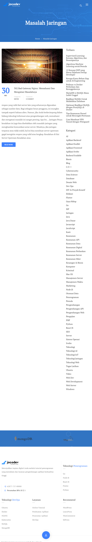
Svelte (69, 343)
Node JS (69, 289)
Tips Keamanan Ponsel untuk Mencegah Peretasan (78, 114)
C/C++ (69, 167)
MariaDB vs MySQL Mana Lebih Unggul (77, 94)
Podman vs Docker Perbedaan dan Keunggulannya (74, 86)
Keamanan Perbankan (76, 251)
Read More (8, 145)
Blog (68, 163)
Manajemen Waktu (74, 282)
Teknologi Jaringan (74, 358)
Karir (68, 232)
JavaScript (70, 228)
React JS (69, 328)
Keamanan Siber (73, 259)
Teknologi (70, 347)
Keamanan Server (74, 255)
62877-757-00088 (14, 486)
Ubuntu (69, 370)
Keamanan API (72, 239)
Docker (4, 511)
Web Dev (70, 377)
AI (67, 136)
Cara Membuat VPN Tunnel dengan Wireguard (77, 120)
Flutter (69, 197)
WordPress (67, 507)
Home (37, 38)
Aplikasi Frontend (74, 147)
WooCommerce (69, 515)
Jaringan (70, 213)
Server (16, 99)
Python (69, 324)
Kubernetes (6, 520)
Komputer (70, 266)
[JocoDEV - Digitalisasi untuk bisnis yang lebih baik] (11, 5)
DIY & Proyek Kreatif (75, 190)
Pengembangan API (75, 308)
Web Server (71, 385)
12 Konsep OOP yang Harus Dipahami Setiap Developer (76, 72)
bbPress (66, 520)
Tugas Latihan (72, 366)
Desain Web (71, 182)
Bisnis (68, 159)
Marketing (70, 285)
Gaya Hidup (71, 201)
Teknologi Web (72, 362)
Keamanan (71, 236)
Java (68, 216)
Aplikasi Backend (73, 140)
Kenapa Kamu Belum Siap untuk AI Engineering (77, 79)
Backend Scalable (73, 155)
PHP (68, 320)
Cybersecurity (72, 170)
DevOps (35, 520)
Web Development (74, 381)
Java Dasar (70, 220)
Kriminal (70, 270)
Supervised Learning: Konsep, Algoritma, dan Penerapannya (76, 58)
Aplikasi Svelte (72, 151)
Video (68, 373)
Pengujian (70, 316)
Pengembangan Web (75, 312)
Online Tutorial (38, 507)
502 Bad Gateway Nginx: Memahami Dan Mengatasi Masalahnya (34, 90)
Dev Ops (69, 186)
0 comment (30, 99)
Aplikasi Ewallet (73, 144)
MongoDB (6, 528)
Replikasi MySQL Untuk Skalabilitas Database (76, 100)
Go (67, 205)
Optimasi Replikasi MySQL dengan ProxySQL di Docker (78, 107)
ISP (67, 209)
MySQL (5, 524)
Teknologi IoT (72, 354)
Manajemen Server (74, 278)
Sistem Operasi (73, 339)
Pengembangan (73, 305)
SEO (68, 331)
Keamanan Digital (74, 247)
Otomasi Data (72, 293)
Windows (70, 389)
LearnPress (67, 511)
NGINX (5, 515)
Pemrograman (72, 297)
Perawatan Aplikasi (40, 515)
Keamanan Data (73, 243)
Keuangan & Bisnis (74, 262)
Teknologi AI (71, 350)
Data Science (72, 174)
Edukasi (69, 193)
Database (70, 178)
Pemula (69, 301)
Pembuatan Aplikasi (40, 511)
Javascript (70, 224)
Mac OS (69, 274)
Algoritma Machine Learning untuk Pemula (76, 65)
